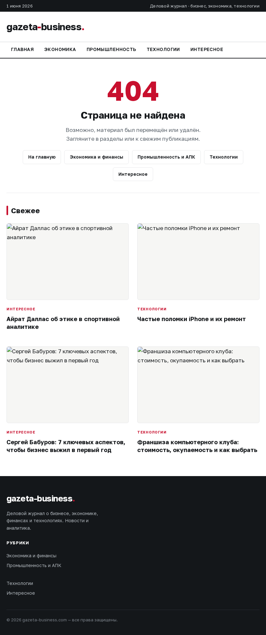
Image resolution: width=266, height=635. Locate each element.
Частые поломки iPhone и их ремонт (191, 318)
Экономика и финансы (96, 157)
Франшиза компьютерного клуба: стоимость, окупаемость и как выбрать (197, 445)
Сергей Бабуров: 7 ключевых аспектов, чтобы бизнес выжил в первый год (65, 445)
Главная (22, 49)
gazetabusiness (45, 26)
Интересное (206, 49)
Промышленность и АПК (166, 157)
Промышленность (111, 49)
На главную (41, 157)
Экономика (60, 49)
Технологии (163, 49)
